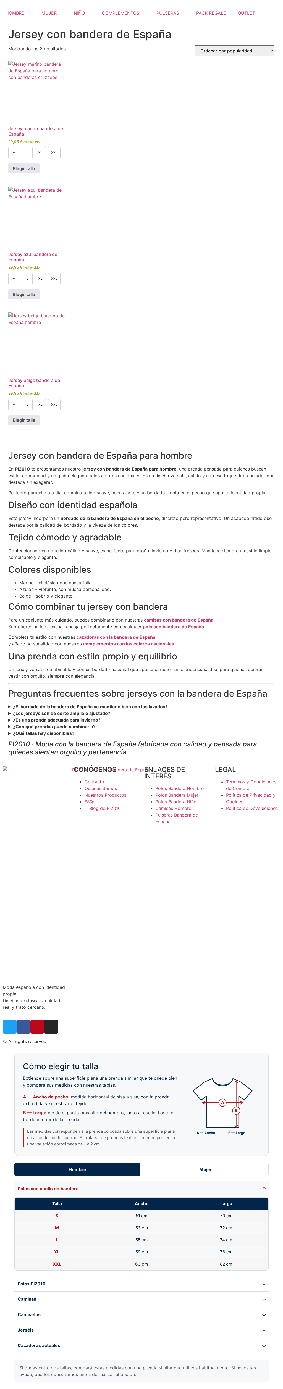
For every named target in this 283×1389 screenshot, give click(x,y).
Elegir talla (24, 168)
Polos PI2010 (32, 1284)
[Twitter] (10, 1027)
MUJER (49, 13)
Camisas (27, 1299)
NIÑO (79, 13)
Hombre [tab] (77, 1169)
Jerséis (26, 1330)
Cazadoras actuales (39, 1345)
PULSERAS (167, 13)
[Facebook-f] (23, 1027)
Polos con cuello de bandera (48, 1188)
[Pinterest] (37, 1027)
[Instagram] (51, 1027)
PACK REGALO (211, 13)
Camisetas (29, 1314)
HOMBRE (15, 13)
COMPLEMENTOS (120, 13)
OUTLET (246, 13)
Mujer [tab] (205, 1169)
